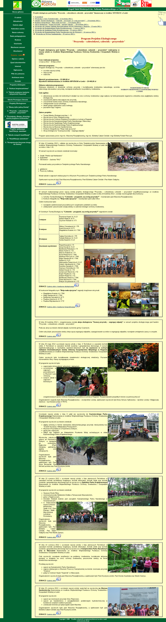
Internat (18, 66)
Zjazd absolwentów (17, 62)
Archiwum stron (18, 77)
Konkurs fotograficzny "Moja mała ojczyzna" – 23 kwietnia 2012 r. (58, 22)
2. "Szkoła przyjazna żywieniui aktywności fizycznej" (18, 93)
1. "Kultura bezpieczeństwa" (18, 88)
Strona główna (17, 12)
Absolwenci (17, 51)
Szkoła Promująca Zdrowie (18, 100)
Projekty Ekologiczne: (17, 103)
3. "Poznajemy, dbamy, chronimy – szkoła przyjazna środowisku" (18, 117)
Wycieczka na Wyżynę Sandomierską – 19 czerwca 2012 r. (55, 34)
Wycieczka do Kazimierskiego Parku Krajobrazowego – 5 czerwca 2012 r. (60, 28)
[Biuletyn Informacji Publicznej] (146, 6)
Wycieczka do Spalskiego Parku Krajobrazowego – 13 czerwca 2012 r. (59, 30)
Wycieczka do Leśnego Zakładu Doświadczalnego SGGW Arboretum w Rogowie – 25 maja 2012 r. (68, 26)
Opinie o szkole (18, 59)
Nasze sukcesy (18, 32)
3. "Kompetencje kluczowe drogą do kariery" (18, 143)
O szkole (18, 17)
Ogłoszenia (18, 70)
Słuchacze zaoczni (18, 47)
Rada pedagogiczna (18, 36)
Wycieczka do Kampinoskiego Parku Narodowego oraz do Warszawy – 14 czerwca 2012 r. (65, 32)
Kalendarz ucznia (18, 29)
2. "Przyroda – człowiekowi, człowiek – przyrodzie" (17, 112)
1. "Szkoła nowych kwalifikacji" (18, 135)
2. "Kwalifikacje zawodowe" (17, 139)
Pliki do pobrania (17, 74)
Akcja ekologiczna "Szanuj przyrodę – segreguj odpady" (54, 24)
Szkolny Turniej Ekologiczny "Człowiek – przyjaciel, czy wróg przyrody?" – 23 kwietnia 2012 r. (68, 21)
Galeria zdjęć (18, 25)
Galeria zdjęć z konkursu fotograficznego (61, 307)
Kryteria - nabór (17, 55)
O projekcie (39, 17)
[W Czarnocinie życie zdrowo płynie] (135, 6)
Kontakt (18, 81)
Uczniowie (18, 43)
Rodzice (18, 40)
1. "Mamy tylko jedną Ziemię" (18, 107)
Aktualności (17, 21)
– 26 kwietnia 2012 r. (81, 24)
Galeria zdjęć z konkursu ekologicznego (60, 286)
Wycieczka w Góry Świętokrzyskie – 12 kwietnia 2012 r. (54, 19)
